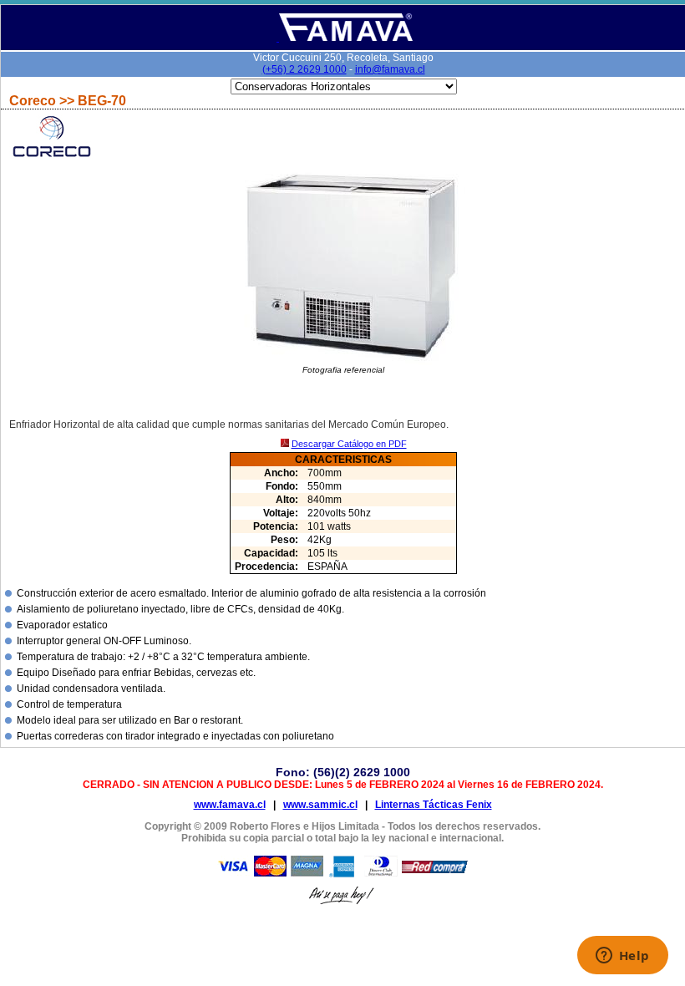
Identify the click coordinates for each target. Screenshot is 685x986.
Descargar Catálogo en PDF (349, 444)
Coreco (34, 101)
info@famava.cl (390, 69)
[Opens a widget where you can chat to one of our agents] (622, 957)
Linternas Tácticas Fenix (433, 805)
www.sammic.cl (320, 805)
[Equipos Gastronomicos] (345, 38)
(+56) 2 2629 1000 (304, 69)
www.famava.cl (230, 805)
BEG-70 (102, 101)
